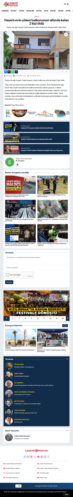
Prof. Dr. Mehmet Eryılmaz (24, 392)
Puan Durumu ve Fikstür (13, 473)
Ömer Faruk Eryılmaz (22, 436)
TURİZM (7, 348)
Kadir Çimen (18, 373)
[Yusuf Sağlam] (9, 411)
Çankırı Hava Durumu (46, 463)
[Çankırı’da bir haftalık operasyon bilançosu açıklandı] (52, 233)
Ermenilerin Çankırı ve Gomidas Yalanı (27, 404)
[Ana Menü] (68, 4)
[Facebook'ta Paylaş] (5, 71)
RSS (19, 486)
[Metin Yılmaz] (9, 402)
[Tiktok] (41, 456)
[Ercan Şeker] (9, 162)
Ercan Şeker (9, 76)
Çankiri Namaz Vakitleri (13, 468)
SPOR (46, 11)
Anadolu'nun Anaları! (21, 438)
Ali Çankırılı (18, 383)
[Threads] (45, 456)
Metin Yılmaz (19, 401)
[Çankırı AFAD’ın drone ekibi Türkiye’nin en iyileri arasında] (52, 184)
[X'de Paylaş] (9, 71)
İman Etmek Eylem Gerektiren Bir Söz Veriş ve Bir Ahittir (33, 385)
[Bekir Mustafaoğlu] (9, 421)
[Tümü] (67, 359)
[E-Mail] (17, 164)
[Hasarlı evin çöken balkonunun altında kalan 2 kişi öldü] (37, 50)
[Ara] (65, 4)
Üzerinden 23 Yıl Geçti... (23, 394)
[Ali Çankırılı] (9, 384)
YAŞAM (60, 11)
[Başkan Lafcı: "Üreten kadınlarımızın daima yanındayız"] (52, 338)
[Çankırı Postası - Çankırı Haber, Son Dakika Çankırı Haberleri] (11, 4)
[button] (63, 325)
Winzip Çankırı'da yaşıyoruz (24, 367)
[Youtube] (38, 456)
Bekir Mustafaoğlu (21, 419)
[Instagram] (34, 456)
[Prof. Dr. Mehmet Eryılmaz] (9, 393)
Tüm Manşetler (44, 473)
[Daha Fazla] (16, 71)
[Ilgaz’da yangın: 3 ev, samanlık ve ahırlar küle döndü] (52, 209)
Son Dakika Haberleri (12, 477)
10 (63, 318)
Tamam (66, 494)
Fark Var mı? (18, 422)
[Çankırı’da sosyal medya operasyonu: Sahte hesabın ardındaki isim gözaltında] (20, 233)
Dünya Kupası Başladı (21, 376)
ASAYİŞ (21, 11)
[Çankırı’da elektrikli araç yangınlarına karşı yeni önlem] (20, 209)
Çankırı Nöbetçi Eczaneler (14, 463)
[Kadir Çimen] (9, 375)
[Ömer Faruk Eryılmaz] (9, 437)
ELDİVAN (39, 348)
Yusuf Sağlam (19, 410)
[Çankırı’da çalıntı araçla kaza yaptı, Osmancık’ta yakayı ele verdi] (20, 184)
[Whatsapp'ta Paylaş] (12, 71)
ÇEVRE (67, 11)
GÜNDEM (4, 11)
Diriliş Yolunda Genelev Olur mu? (25, 413)
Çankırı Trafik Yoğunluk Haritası (49, 468)
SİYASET (14, 11)
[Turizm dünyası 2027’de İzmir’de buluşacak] (20, 338)
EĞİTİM (53, 11)
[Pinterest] (31, 456)
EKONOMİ (30, 11)
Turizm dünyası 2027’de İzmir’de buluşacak (19, 350)
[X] (28, 456)
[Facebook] (24, 456)
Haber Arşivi (43, 477)
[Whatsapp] (48, 456)
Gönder (9, 282)
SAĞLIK (39, 11)
